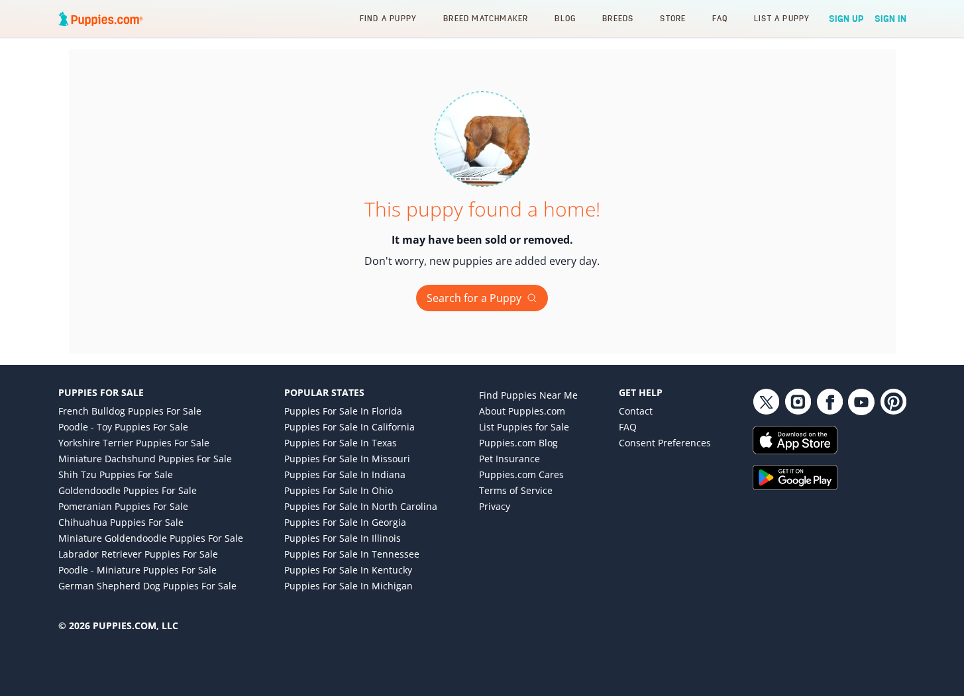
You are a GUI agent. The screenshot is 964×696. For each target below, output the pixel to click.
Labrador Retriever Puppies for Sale (138, 554)
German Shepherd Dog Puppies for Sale (147, 585)
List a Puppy (782, 18)
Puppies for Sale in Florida (343, 411)
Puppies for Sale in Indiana (344, 474)
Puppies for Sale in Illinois (342, 538)
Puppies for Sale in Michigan (348, 585)
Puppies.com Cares (521, 474)
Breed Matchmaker (485, 18)
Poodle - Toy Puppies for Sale (123, 427)
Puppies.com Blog (518, 442)
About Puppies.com (522, 411)
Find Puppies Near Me (528, 395)
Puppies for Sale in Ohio (338, 490)
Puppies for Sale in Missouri (347, 458)
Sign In (890, 18)
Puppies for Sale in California (349, 427)
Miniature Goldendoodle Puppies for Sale (150, 538)
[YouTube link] (861, 402)
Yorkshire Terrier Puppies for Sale (133, 442)
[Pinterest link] (893, 402)
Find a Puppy (388, 18)
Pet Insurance (509, 458)
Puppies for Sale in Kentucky (348, 570)
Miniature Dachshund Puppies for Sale (145, 458)
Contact (636, 411)
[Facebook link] (829, 402)
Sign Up (846, 18)
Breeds (617, 18)
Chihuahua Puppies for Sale (121, 522)
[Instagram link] (797, 402)
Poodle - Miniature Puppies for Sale (137, 570)
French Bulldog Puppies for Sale (129, 411)
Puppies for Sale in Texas (340, 442)
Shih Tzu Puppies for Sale (115, 474)
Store (673, 18)
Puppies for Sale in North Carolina (360, 506)
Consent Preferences (665, 442)
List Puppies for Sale (524, 427)
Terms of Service (516, 490)
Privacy (494, 506)
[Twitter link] (766, 402)
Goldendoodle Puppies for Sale (127, 490)
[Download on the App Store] (829, 440)
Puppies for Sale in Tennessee (351, 554)
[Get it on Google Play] (829, 477)
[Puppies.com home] (100, 18)
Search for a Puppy (474, 298)
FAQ (719, 18)
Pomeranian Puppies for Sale (123, 506)
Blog (565, 18)
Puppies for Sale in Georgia (345, 522)
